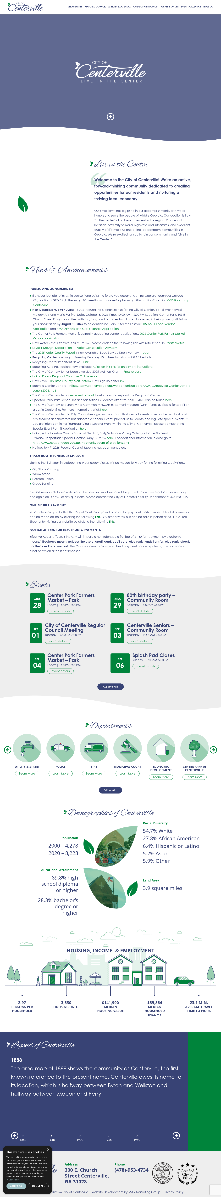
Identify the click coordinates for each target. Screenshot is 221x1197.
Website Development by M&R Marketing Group (126, 1192)
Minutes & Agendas (119, 6)
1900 (80, 1139)
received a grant (82, 395)
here (168, 400)
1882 (23, 1139)
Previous (7, 749)
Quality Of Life (169, 6)
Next (213, 749)
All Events (110, 686)
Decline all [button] (38, 1186)
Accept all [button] (16, 1186)
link (121, 381)
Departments (74, 6)
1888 (51, 1139)
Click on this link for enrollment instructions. (123, 366)
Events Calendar (191, 6)
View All (110, 790)
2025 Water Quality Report (56, 352)
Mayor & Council (95, 6)
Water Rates (175, 343)
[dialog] (27, 1170)
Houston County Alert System (70, 381)
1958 (108, 1139)
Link (85, 362)
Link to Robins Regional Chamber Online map (64, 376)
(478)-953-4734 (132, 1169)
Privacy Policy (173, 1192)
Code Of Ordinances (146, 6)
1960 (137, 1139)
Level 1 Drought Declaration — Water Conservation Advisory (74, 347)
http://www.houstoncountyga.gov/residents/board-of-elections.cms (81, 442)
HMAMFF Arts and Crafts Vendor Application (88, 328)
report (145, 352)
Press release (132, 371)
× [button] (48, 1149)
